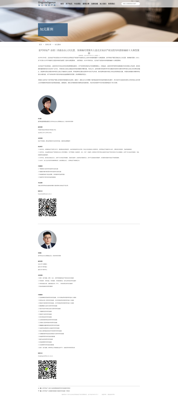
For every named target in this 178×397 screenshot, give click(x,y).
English (137, 1)
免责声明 (104, 394)
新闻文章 (86, 4)
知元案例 (58, 44)
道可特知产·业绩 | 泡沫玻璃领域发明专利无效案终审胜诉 (56, 388)
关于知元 (69, 4)
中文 (132, 1)
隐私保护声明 (111, 394)
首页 (62, 4)
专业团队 (77, 4)
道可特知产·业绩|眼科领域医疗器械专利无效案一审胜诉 (56, 391)
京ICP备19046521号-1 (93, 394)
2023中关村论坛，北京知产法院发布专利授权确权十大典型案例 (102, 60)
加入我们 (103, 4)
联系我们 (111, 4)
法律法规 (94, 4)
